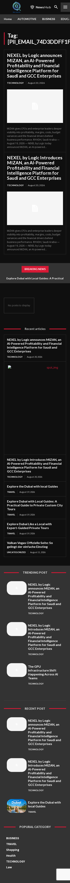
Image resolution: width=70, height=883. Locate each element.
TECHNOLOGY (15, 82)
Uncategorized (16, 552)
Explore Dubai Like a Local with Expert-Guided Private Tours (29, 526)
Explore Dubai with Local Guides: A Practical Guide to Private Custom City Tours (35, 505)
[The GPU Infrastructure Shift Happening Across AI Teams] (17, 670)
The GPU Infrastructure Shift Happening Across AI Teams (43, 672)
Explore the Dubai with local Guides (32, 486)
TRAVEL (11, 492)
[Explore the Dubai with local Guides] (17, 806)
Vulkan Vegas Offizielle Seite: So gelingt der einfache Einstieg (30, 544)
